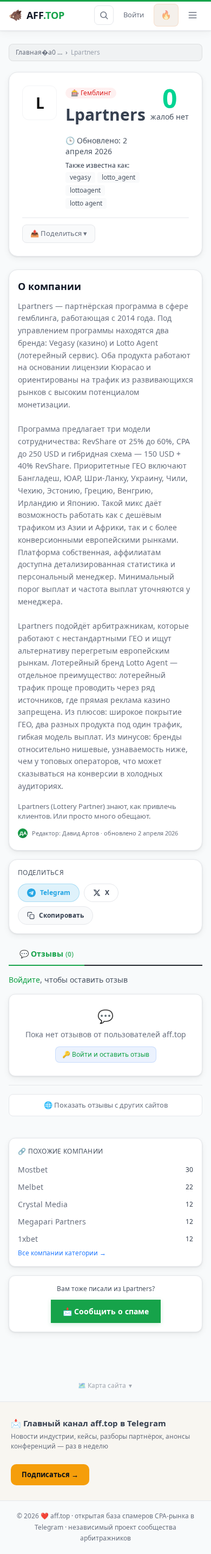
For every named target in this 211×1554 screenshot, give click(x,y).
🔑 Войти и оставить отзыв (105, 1054)
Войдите (24, 979)
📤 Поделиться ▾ (58, 233)
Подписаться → (50, 1474)
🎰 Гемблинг (91, 92)
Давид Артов (80, 833)
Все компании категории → (62, 1253)
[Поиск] (104, 15)
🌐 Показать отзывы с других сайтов (106, 1105)
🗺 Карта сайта (105, 1385)
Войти (133, 14)
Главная (29, 52)
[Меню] (192, 15)
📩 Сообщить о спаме (106, 1311)
